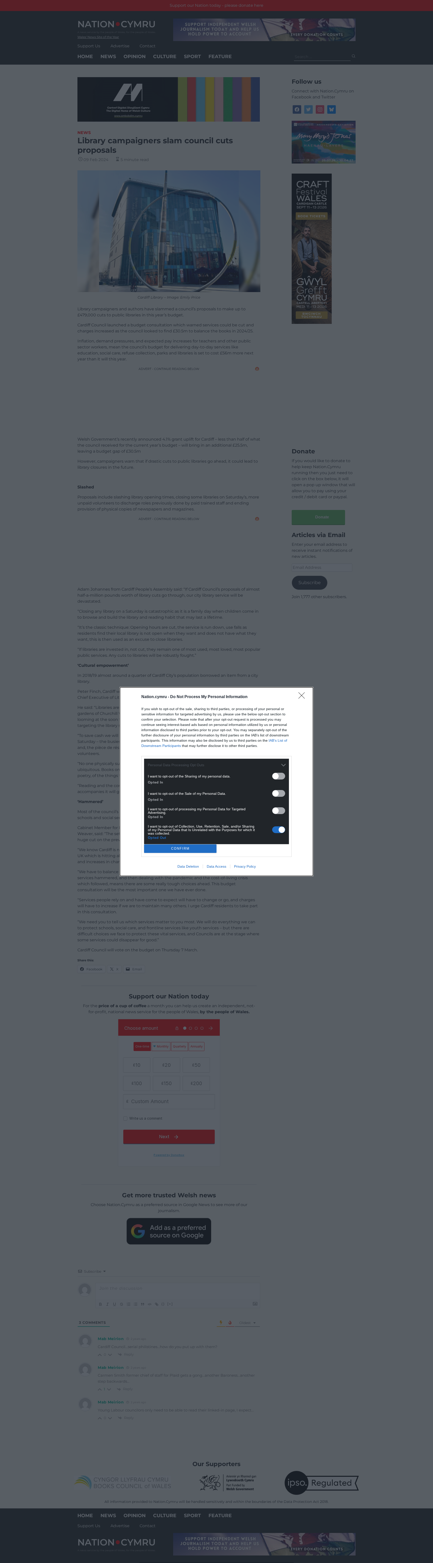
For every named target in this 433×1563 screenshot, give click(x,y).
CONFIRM (180, 848)
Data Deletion (188, 866)
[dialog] (216, 781)
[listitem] (216, 765)
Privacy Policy (245, 866)
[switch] (278, 776)
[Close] (303, 697)
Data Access (216, 866)
